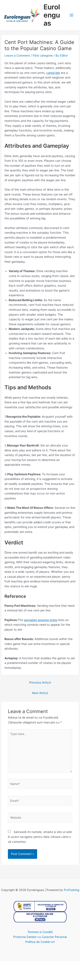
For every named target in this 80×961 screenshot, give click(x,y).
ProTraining (71, 890)
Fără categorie (43, 55)
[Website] (40, 818)
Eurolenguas (52, 15)
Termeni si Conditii (40, 932)
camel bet (53, 72)
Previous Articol (40, 682)
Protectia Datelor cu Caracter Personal (40, 937)
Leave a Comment (17, 55)
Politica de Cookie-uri (40, 942)
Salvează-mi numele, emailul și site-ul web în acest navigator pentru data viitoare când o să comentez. (40, 836)
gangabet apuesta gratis (40, 620)
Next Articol (40, 693)
